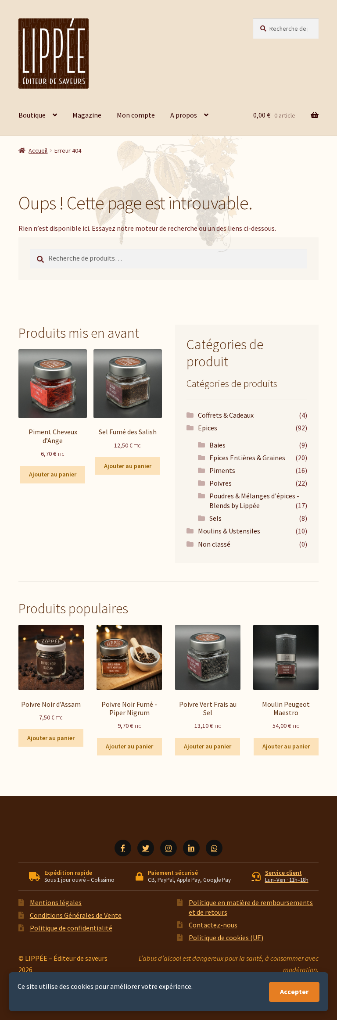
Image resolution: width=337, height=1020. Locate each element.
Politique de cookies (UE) (226, 937)
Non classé (214, 544)
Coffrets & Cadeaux (226, 415)
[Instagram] (168, 848)
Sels (215, 518)
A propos (183, 115)
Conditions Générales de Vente (76, 915)
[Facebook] (123, 848)
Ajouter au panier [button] (52, 474)
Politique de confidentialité (71, 927)
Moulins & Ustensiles (229, 530)
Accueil (38, 150)
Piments (222, 470)
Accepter (294, 991)
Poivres (220, 483)
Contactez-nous (213, 924)
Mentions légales (56, 902)
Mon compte (136, 115)
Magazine (86, 115)
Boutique (32, 115)
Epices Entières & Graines (247, 457)
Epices (207, 427)
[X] (145, 848)
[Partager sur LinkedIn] (191, 848)
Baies (217, 444)
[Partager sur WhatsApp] (214, 848)
